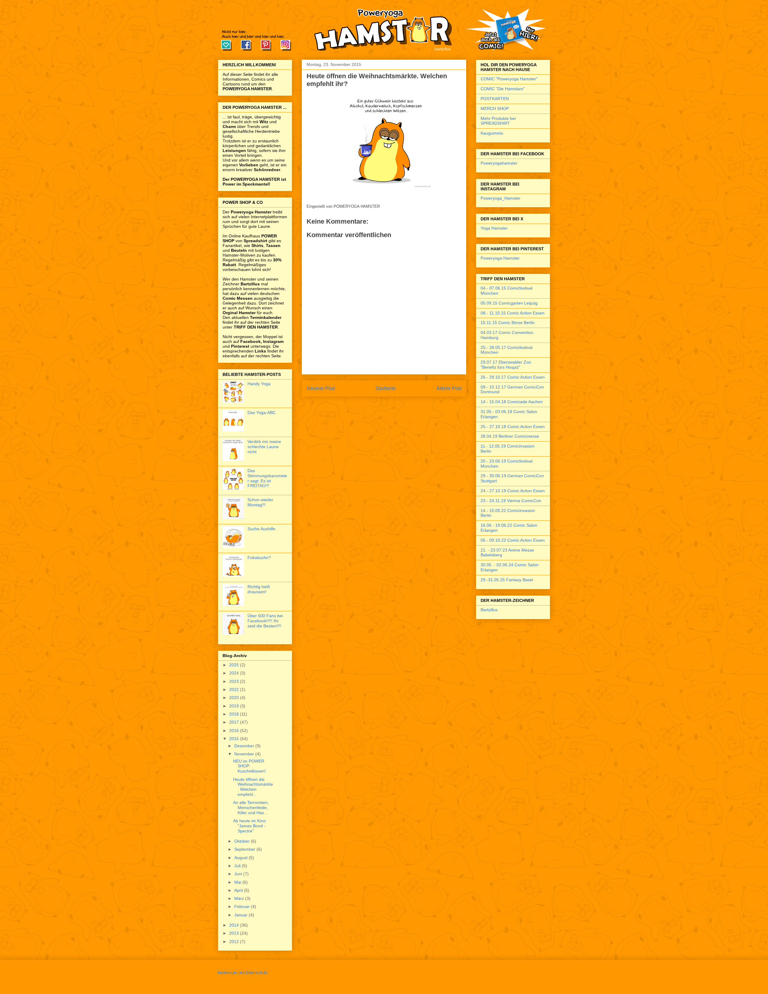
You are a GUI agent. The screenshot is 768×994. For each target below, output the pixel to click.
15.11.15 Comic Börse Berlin (508, 322)
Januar (241, 914)
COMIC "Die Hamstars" (503, 88)
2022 (234, 689)
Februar (242, 906)
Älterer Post (448, 388)
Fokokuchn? (259, 557)
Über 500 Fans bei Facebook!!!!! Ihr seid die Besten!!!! (265, 620)
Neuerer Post (321, 388)
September (245, 849)
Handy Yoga (259, 383)
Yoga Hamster (494, 228)
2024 (234, 673)
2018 (234, 714)
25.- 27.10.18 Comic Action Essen (513, 426)
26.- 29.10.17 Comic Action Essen (513, 377)
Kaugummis (492, 133)
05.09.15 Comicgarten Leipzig (509, 303)
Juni (238, 873)
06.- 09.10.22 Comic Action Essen (513, 540)
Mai (238, 882)
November (244, 753)
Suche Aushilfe (261, 528)
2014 (234, 925)
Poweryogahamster (499, 163)
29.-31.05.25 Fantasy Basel (507, 579)
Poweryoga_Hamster (500, 198)
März (239, 898)
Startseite (386, 388)
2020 (234, 697)
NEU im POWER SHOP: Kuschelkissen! (249, 766)
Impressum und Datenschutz (243, 972)
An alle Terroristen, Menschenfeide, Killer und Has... (251, 807)
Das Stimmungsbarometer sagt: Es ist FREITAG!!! (267, 478)
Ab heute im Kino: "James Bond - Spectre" (250, 825)
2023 (234, 681)
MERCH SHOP (495, 108)
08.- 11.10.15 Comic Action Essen (512, 313)
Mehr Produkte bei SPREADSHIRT (498, 121)
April (239, 890)
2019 (234, 706)
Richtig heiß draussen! (259, 589)
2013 (234, 933)
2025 (234, 664)
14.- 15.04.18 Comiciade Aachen (512, 401)
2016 (234, 730)
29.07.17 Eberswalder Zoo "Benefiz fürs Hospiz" (506, 365)
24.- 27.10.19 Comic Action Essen (513, 490)
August (241, 857)
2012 (234, 941)
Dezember (244, 745)
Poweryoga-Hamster (500, 258)
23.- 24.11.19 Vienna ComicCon (511, 500)
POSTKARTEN (495, 98)
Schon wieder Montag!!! (260, 502)
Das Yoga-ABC (262, 412)
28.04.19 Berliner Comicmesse (510, 436)
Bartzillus (489, 609)
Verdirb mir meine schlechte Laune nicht (264, 446)
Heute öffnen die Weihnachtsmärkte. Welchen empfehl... (253, 787)
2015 (234, 738)
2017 (234, 722)
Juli (238, 865)
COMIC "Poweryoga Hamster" (509, 78)
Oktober (242, 841)
